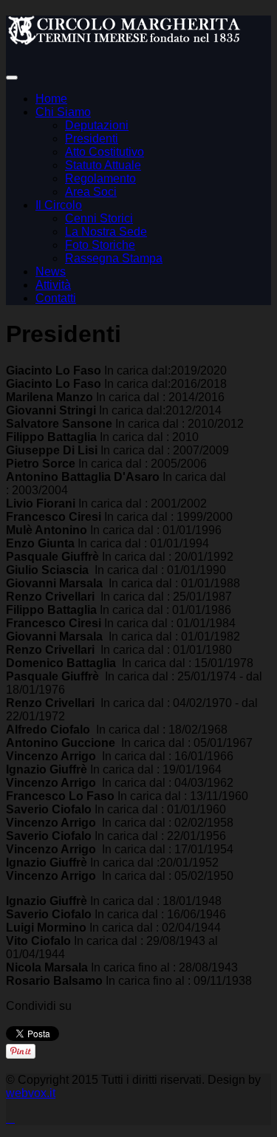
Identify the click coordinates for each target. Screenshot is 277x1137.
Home (51, 98)
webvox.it (30, 1093)
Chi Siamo (63, 112)
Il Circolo (58, 205)
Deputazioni (97, 125)
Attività (53, 285)
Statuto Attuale (103, 165)
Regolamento (100, 178)
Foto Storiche (100, 245)
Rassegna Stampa (114, 258)
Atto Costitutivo (104, 152)
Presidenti (91, 138)
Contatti (55, 298)
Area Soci (91, 191)
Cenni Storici (99, 218)
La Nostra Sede (106, 231)
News (50, 271)
